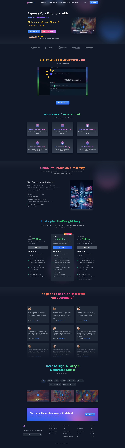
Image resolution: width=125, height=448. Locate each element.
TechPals (86, 320)
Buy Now (38, 247)
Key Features (44, 2)
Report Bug (92, 431)
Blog (64, 428)
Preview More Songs (48, 31)
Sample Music (74, 2)
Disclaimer (79, 433)
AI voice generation (53, 433)
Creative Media (61, 320)
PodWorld (37, 338)
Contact (92, 433)
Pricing (60, 2)
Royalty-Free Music (67, 433)
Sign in (85, 2)
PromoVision (87, 338)
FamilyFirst (86, 356)
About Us (92, 428)
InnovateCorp (62, 338)
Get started (94, 2)
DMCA (78, 436)
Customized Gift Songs (68, 436)
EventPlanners (38, 356)
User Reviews (66, 2)
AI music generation (53, 428)
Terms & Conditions (81, 431)
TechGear (59, 356)
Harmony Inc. (36, 320)
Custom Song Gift (53, 2)
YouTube (92, 436)
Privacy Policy (80, 428)
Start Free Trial (34, 31)
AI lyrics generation (53, 431)
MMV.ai (60, 443)
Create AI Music (66, 431)
